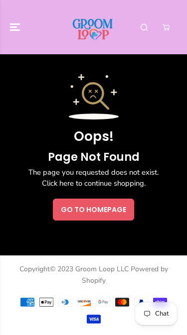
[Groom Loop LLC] (93, 27)
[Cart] (166, 27)
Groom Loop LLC (102, 269)
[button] (16, 27)
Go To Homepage (93, 210)
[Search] (144, 27)
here (66, 183)
